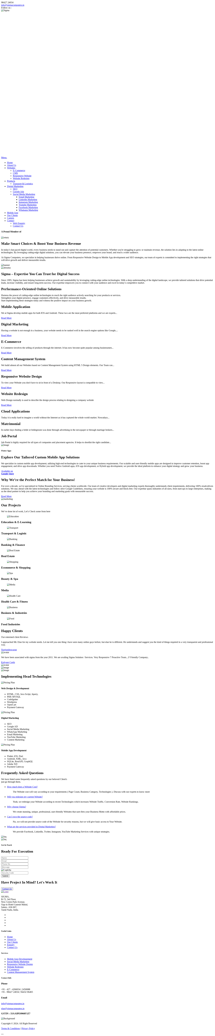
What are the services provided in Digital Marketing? (31, 826)
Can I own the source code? (20, 816)
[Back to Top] (2, 1034)
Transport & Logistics (23, 183)
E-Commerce (19, 170)
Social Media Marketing (24, 194)
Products (11, 181)
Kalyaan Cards (8, 662)
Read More (6, 318)
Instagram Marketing (28, 202)
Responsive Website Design (20, 964)
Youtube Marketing (28, 205)
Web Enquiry (19, 223)
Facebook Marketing (28, 207)
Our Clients (12, 215)
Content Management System (20, 972)
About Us (11, 165)
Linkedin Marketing (28, 199)
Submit (5, 876)
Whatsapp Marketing (28, 210)
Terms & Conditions (10, 1028)
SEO (15, 189)
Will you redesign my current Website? (25, 797)
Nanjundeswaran (9, 649)
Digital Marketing (15, 186)
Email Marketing (26, 197)
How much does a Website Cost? (22, 787)
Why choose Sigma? (16, 806)
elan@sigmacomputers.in (12, 1008)
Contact (10, 220)
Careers (10, 218)
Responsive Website (22, 175)
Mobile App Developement (19, 959)
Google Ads (18, 191)
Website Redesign (21, 178)
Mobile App (12, 212)
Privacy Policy (28, 1028)
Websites (11, 168)
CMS (15, 173)
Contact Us (18, 226)
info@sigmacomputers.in (12, 5)
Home (10, 162)
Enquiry (10, 944)
